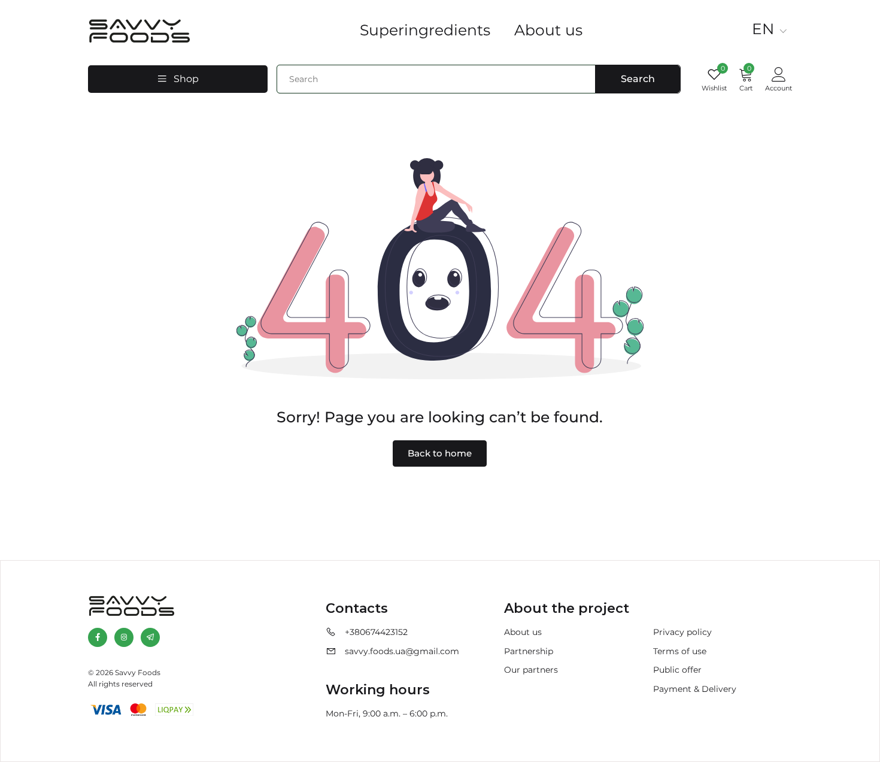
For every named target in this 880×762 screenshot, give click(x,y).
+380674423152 (376, 632)
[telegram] (150, 637)
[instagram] (123, 637)
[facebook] (97, 637)
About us (548, 30)
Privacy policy (682, 632)
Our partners (531, 669)
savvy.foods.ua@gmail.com (402, 651)
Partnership (528, 651)
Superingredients (425, 30)
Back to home (440, 453)
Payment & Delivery (694, 689)
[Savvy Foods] (139, 29)
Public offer (677, 669)
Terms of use (679, 651)
